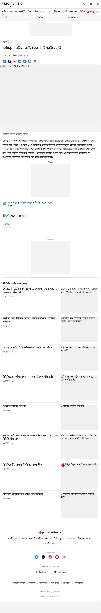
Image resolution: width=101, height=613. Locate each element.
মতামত (43, 11)
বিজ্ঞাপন (32, 583)
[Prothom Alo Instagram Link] (51, 557)
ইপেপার (81, 538)
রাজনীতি (22, 11)
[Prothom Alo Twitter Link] (44, 557)
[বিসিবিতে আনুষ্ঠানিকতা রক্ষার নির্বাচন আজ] (79, 505)
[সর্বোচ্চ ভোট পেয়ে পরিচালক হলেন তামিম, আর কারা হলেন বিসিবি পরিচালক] (79, 446)
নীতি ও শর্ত (55, 583)
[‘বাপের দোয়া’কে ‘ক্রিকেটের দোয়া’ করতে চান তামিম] (79, 358)
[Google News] (64, 557)
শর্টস (7, 224)
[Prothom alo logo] (50, 533)
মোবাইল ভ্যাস (49, 543)
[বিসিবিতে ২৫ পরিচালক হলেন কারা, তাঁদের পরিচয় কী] (79, 388)
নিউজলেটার (79, 583)
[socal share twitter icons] (10, 62)
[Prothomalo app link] (41, 572)
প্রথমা (88, 538)
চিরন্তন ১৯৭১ (71, 538)
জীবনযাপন (73, 11)
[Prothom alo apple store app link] (60, 572)
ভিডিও (82, 11)
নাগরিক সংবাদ (14, 538)
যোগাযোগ (66, 583)
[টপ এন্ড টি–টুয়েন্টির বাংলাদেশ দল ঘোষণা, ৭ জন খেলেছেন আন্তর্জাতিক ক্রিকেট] (79, 300)
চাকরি (64, 11)
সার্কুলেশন (43, 583)
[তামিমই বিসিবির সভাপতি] (79, 417)
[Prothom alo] (13, 4)
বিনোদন (57, 11)
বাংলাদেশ (13, 11)
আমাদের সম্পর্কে (19, 583)
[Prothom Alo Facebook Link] (37, 557)
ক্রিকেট (6, 41)
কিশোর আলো (27, 538)
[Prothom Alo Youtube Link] (58, 557)
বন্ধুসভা (61, 538)
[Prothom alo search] (84, 4)
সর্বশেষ (5, 11)
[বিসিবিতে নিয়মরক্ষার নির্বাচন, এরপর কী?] (79, 475)
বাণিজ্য (35, 11)
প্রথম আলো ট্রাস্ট (51, 538)
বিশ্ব (29, 11)
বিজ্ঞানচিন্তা (38, 538)
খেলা (50, 11)
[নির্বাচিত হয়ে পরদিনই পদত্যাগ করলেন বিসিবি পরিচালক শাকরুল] (79, 329)
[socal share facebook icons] (5, 62)
